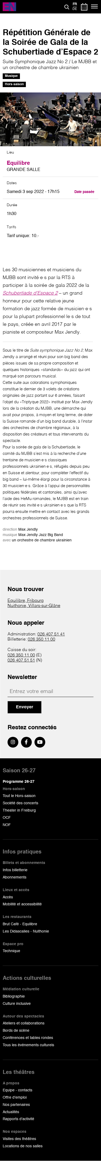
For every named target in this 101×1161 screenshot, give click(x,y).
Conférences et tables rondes (28, 1038)
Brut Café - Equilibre (20, 924)
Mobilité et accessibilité (22, 904)
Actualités (11, 1112)
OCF (7, 818)
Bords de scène (16, 1031)
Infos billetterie (15, 870)
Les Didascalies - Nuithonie (26, 931)
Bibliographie (14, 996)
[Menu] (95, 6)
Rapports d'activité (18, 1119)
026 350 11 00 (41, 639)
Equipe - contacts (17, 1090)
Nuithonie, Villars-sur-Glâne (34, 606)
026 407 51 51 (21, 660)
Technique (11, 951)
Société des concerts (20, 803)
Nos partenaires (16, 1105)
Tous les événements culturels (28, 1045)
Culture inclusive (17, 1004)
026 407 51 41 (51, 634)
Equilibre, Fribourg (26, 601)
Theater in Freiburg (19, 810)
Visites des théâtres (19, 1139)
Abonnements (14, 877)
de (74, 9)
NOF (7, 825)
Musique (11, 76)
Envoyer (24, 707)
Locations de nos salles (23, 1146)
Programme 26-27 (18, 782)
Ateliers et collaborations (23, 1023)
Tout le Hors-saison (19, 796)
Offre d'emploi (15, 1097)
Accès (8, 897)
